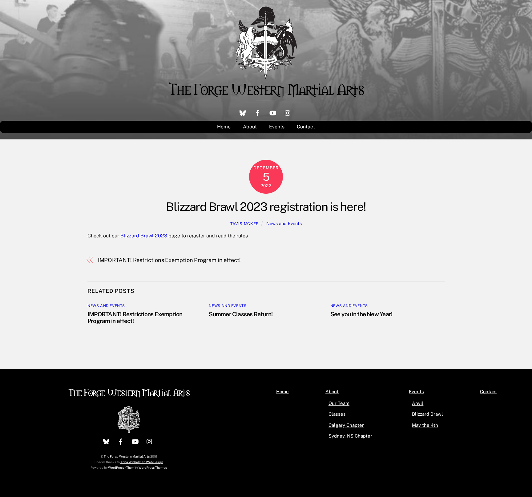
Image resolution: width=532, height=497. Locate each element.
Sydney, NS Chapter (350, 435)
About (250, 127)
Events (276, 127)
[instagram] (288, 112)
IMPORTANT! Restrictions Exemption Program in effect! (169, 260)
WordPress (116, 467)
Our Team (338, 403)
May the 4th (425, 425)
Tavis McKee (244, 223)
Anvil (417, 403)
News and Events (284, 223)
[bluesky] (242, 112)
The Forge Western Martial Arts (128, 392)
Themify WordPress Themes (146, 467)
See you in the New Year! (361, 314)
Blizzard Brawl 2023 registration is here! (266, 207)
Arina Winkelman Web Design (141, 462)
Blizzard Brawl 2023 (143, 236)
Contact (306, 127)
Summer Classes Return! (240, 314)
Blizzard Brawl (427, 414)
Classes (337, 414)
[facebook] (258, 112)
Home (224, 127)
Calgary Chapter (346, 425)
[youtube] (273, 112)
